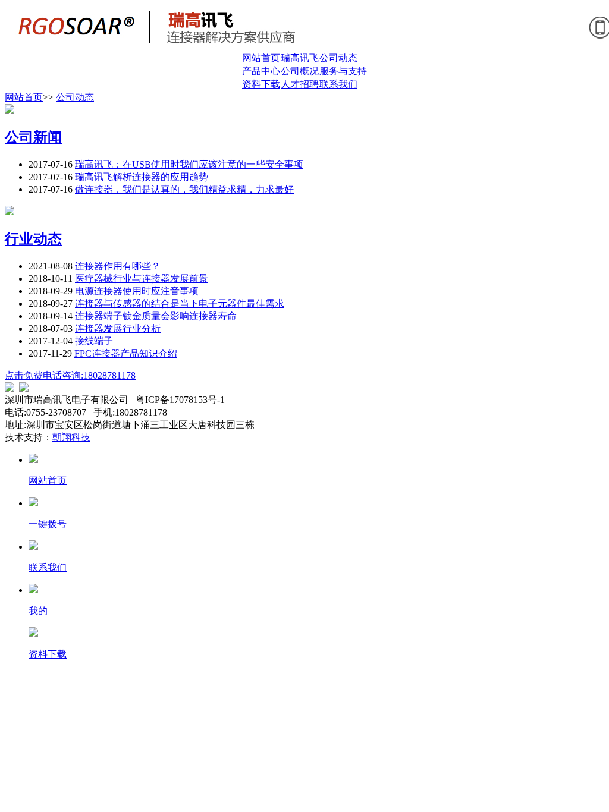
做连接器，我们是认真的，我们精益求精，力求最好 (184, 189)
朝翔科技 (71, 437)
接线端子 (94, 341)
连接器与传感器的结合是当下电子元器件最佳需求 (179, 303)
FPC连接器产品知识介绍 (125, 353)
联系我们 (338, 84)
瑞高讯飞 (300, 58)
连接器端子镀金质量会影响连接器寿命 (156, 316)
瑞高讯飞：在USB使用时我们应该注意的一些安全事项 (189, 164)
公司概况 (300, 71)
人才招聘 (300, 84)
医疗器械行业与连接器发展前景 (141, 278)
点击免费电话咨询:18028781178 (70, 375)
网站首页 (261, 58)
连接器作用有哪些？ (118, 266)
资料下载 (261, 84)
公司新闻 (33, 137)
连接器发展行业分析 (118, 328)
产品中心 (261, 71)
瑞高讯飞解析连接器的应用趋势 (141, 177)
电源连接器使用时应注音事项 (137, 291)
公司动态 (338, 58)
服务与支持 (343, 71)
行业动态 (33, 239)
